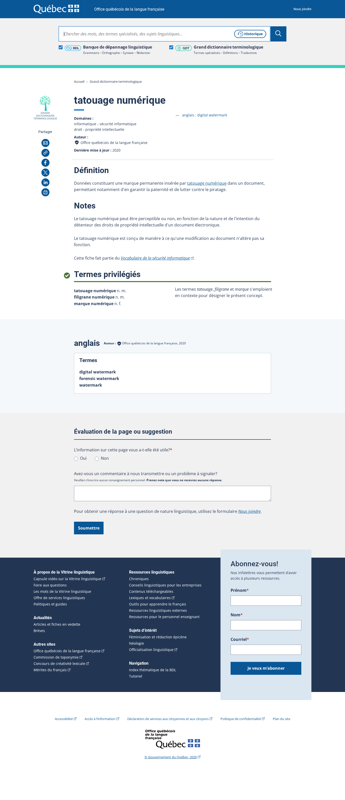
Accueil (79, 81)
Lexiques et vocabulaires (150, 598)
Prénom (240, 590)
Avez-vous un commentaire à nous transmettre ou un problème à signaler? (145, 473)
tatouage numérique (207, 183)
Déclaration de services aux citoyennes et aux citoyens (168, 719)
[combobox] (164, 33)
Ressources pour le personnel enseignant (164, 617)
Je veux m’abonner (266, 668)
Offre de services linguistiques (59, 598)
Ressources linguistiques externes (158, 610)
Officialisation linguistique (151, 650)
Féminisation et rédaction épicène (158, 637)
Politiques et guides (50, 604)
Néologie (136, 643)
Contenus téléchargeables (151, 592)
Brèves (39, 631)
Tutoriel (135, 676)
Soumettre (89, 528)
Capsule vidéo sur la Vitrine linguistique (67, 579)
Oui (83, 458)
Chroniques (139, 579)
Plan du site (281, 719)
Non (105, 458)
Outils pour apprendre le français (157, 604)
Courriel (240, 639)
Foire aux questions (50, 585)
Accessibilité (64, 719)
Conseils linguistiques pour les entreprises (165, 585)
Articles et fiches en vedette (57, 624)
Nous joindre (302, 9)
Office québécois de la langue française (129, 9)
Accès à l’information (100, 719)
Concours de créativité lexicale (59, 664)
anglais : (204, 115)
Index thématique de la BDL (152, 670)
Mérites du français (50, 670)
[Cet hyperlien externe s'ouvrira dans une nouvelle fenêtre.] (56, 9)
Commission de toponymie (56, 657)
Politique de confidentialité (240, 719)
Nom (237, 615)
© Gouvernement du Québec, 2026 (170, 757)
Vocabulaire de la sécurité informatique (155, 258)
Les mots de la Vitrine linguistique (62, 592)
